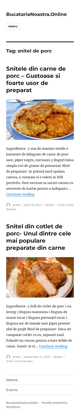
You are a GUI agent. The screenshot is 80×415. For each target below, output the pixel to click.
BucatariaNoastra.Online (36, 14)
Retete (49, 204)
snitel (61, 204)
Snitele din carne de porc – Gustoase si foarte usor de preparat (36, 79)
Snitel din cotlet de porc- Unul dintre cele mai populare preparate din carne (38, 237)
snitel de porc (24, 361)
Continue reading (20, 194)
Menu (12, 26)
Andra (17, 204)
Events (12, 390)
